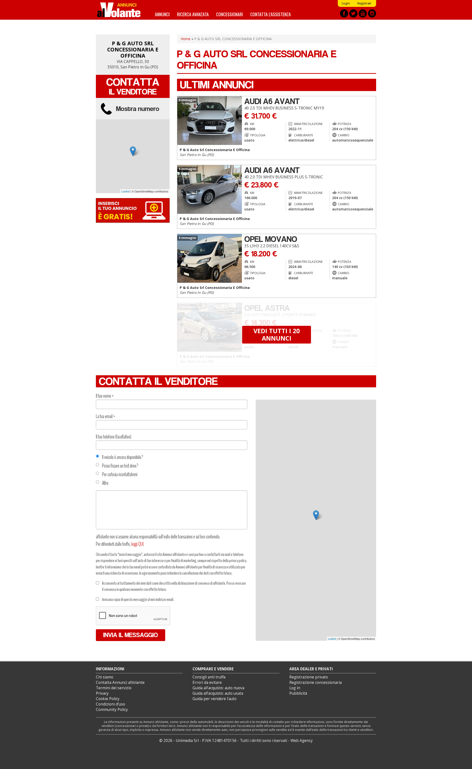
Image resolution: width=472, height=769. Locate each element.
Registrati (364, 3)
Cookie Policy (107, 698)
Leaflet (125, 191)
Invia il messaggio (130, 635)
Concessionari (229, 14)
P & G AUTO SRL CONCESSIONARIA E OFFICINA (132, 49)
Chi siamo (104, 677)
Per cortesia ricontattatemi (119, 474)
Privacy (102, 693)
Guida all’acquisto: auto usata (217, 693)
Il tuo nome (105, 395)
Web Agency (302, 740)
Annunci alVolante (119, 9)
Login (345, 3)
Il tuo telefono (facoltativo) (113, 436)
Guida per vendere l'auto (214, 698)
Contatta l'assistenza (270, 14)
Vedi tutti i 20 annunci (276, 334)
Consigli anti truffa (208, 677)
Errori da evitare (207, 682)
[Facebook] (344, 13)
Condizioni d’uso (110, 704)
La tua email (105, 416)
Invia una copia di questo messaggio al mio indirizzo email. (138, 599)
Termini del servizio (114, 688)
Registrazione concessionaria (315, 682)
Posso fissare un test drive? (120, 465)
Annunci (162, 14)
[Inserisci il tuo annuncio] (133, 210)
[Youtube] (363, 13)
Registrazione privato (308, 677)
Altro (105, 483)
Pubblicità (298, 693)
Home (186, 38)
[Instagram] (372, 13)
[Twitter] (353, 13)
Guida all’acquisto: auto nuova (218, 688)
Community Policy (112, 709)
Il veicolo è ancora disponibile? (122, 457)
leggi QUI (137, 544)
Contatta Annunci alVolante (120, 682)
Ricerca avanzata (193, 14)
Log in (294, 688)
